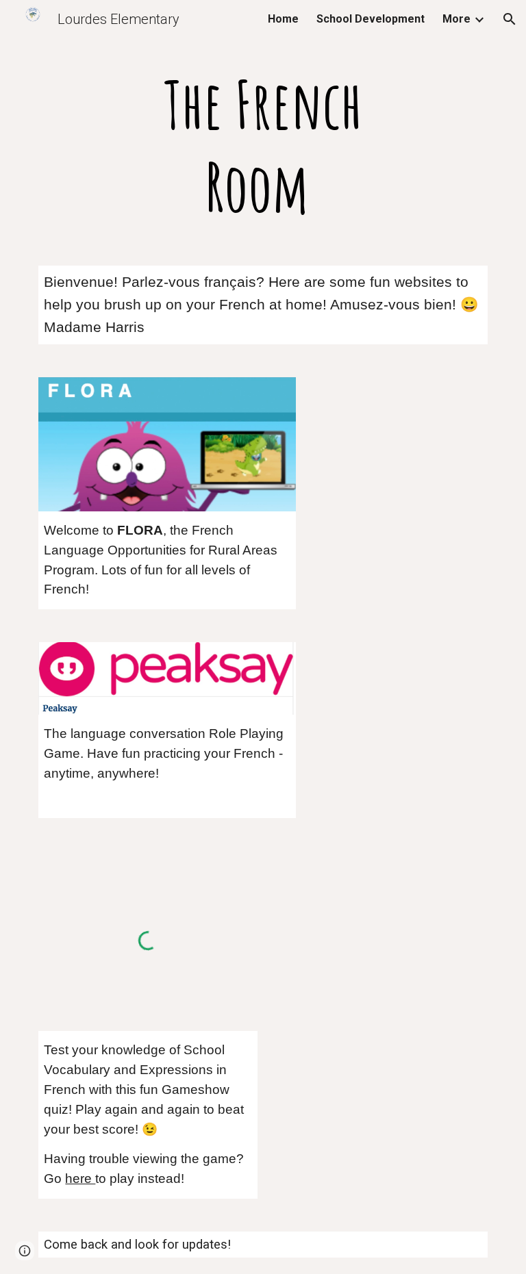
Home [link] (283, 18)
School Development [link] (370, 18)
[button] (509, 19)
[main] (262, 145)
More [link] (456, 18)
